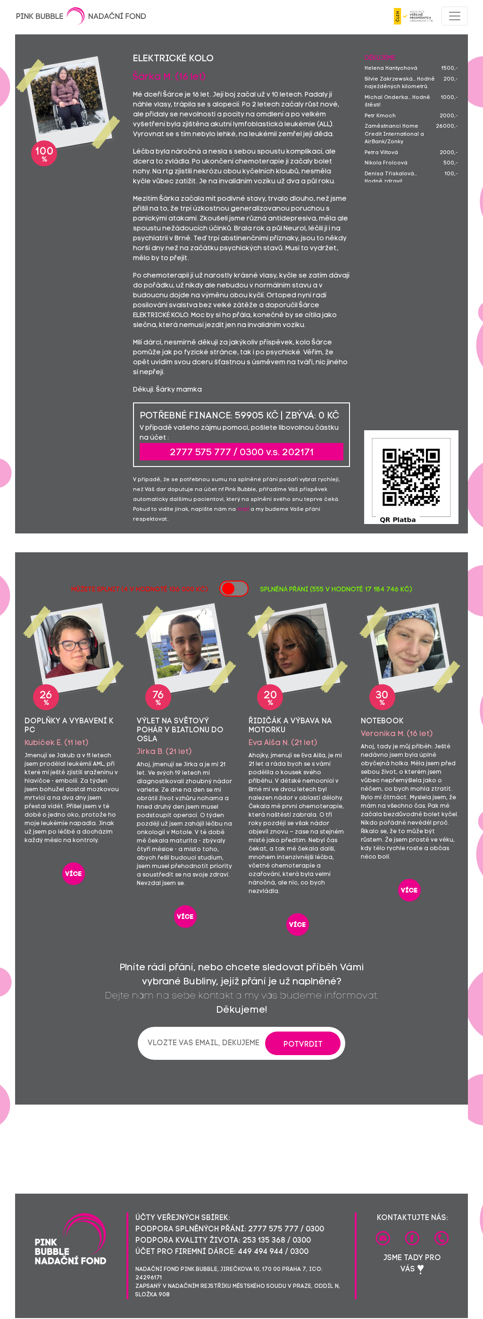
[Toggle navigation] (454, 16)
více (73, 874)
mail (243, 509)
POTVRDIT (303, 1045)
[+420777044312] (441, 1238)
